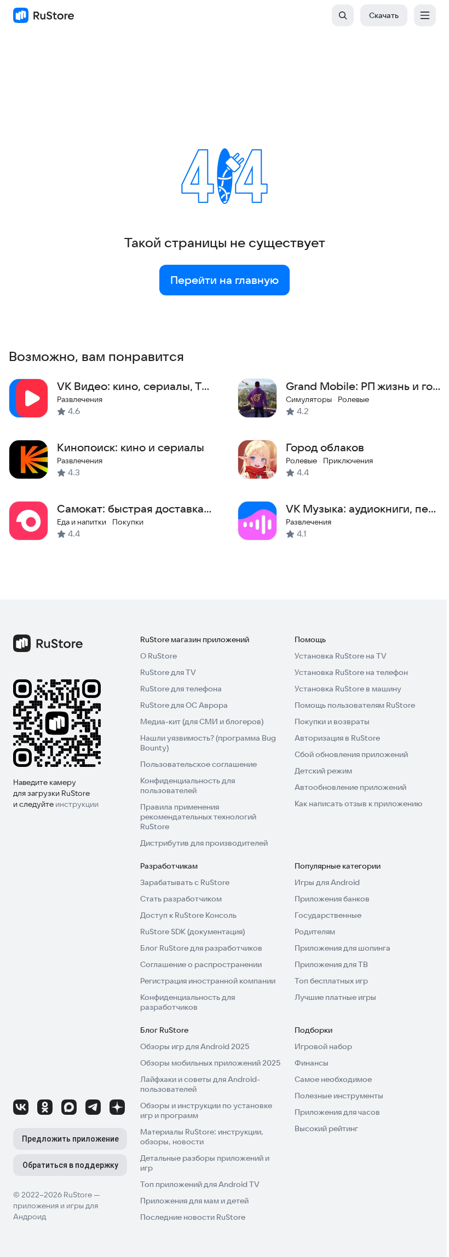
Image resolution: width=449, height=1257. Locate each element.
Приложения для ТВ (331, 964)
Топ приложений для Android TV (200, 1184)
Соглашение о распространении (201, 964)
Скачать (384, 15)
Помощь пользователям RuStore (355, 705)
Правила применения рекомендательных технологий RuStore (198, 816)
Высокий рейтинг (326, 1128)
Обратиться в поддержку (70, 1165)
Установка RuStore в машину (348, 688)
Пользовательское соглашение (198, 764)
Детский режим (323, 770)
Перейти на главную (224, 280)
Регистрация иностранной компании (207, 980)
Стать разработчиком (181, 898)
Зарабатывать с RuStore (184, 882)
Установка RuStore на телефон (351, 672)
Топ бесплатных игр (331, 980)
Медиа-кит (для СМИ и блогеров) (201, 721)
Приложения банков (332, 898)
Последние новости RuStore (192, 1217)
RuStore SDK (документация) (192, 931)
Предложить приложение (70, 1138)
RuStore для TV (168, 672)
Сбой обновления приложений (351, 754)
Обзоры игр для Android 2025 (194, 1046)
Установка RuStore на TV (341, 655)
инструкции (77, 804)
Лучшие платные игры (335, 997)
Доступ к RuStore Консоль (188, 915)
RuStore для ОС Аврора (184, 705)
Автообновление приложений (350, 787)
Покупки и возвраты (332, 721)
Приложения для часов (337, 1112)
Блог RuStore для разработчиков (201, 948)
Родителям (315, 931)
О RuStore (158, 655)
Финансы (312, 1062)
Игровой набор (323, 1046)
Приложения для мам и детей (194, 1200)
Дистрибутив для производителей (204, 843)
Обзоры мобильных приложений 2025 (210, 1062)
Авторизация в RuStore (337, 738)
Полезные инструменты (339, 1095)
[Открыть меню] (425, 15)
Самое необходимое (333, 1079)
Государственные (328, 915)
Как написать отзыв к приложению (358, 803)
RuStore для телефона (181, 688)
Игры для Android (327, 882)
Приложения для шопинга (342, 948)
